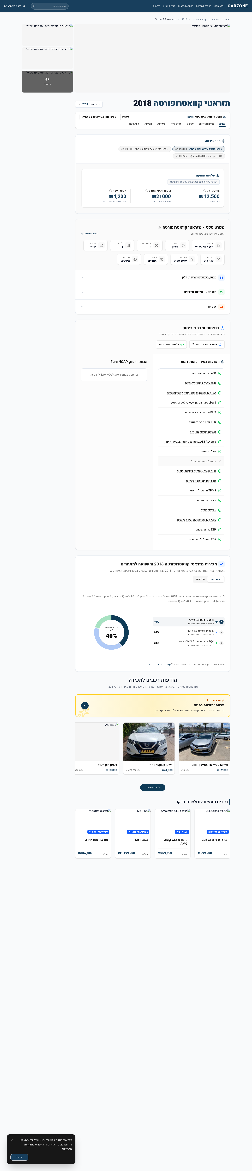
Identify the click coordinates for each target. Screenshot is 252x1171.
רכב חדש (219, 6)
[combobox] (100, 117)
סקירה (190, 124)
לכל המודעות (153, 787)
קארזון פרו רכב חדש (160, 664)
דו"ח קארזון (169, 6)
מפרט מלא (176, 124)
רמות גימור (215, 579)
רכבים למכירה (203, 6)
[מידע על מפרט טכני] (159, 227)
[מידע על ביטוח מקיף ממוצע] (146, 190)
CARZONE (238, 6)
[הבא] (81, 750)
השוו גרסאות (91, 233)
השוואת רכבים (185, 6)
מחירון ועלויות (206, 124)
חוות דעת (134, 124)
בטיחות (161, 124)
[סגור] (12, 1139)
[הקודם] (225, 750)
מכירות (148, 124)
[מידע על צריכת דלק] (204, 190)
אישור (19, 1157)
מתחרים (200, 579)
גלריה (222, 124)
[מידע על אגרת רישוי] (110, 190)
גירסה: (125, 117)
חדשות (156, 6)
